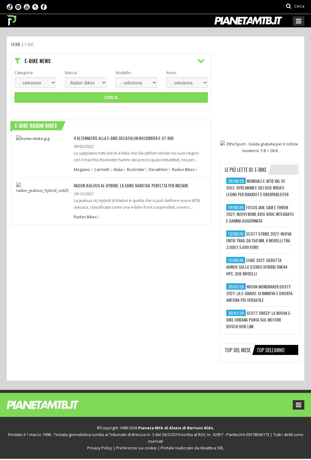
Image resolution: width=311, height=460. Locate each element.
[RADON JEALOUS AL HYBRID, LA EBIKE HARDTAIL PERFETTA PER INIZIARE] (42, 187)
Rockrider (136, 169)
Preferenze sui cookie (136, 448)
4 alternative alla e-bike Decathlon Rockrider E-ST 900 (123, 138)
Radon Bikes (183, 169)
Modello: (124, 72)
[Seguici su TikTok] (10, 6)
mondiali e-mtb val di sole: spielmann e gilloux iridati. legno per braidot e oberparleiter (257, 187)
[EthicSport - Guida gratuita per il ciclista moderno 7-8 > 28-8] (260, 147)
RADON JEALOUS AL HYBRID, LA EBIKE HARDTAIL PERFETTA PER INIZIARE (131, 185)
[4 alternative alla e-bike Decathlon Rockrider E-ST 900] (33, 138)
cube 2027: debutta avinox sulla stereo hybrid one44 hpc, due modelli (256, 267)
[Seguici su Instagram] (18, 6)
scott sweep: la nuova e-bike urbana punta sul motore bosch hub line (259, 319)
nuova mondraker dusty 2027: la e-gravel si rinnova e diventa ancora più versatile (259, 293)
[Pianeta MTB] (54, 404)
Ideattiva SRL (212, 448)
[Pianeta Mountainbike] (12, 19)
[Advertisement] (265, 92)
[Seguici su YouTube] (27, 6)
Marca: (71, 72)
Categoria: (24, 72)
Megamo (82, 169)
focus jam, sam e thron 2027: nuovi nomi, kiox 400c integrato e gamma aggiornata (260, 214)
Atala (118, 169)
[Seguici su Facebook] (44, 6)
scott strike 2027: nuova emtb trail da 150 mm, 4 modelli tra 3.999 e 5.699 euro (259, 240)
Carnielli (101, 169)
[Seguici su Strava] (35, 6)
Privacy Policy (99, 448)
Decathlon (158, 169)
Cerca (111, 97)
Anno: (171, 72)
